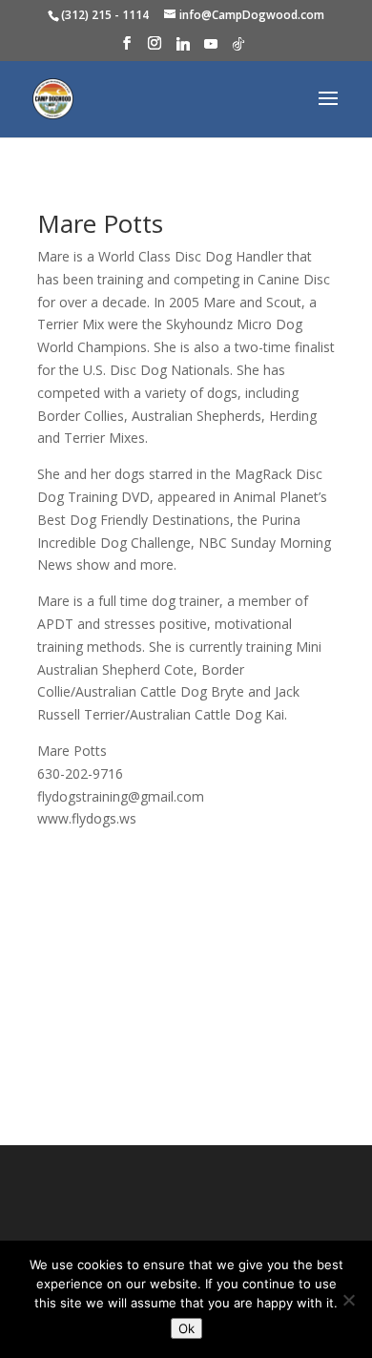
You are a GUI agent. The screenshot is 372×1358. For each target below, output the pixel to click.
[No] (348, 1299)
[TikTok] (238, 49)
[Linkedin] (183, 49)
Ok (186, 1328)
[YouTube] (210, 49)
